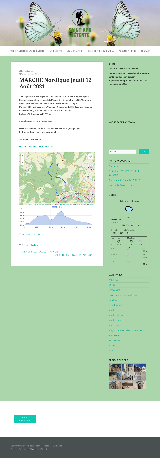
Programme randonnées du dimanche (125, 330)
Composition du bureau (101, 51)
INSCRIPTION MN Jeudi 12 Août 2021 (37, 147)
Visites (112, 345)
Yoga (111, 350)
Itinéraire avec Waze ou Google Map (35, 121)
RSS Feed (42, 449)
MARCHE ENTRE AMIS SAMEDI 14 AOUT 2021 (73, 255)
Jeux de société (116, 305)
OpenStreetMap (42, 204)
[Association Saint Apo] (80, 23)
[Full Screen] (22, 163)
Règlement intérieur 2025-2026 (124, 180)
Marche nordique (37, 245)
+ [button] (22, 155)
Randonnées (114, 340)
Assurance (114, 166)
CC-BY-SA (79, 204)
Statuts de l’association (120, 185)
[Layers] (90, 156)
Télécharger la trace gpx (30, 234)
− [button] (22, 159)
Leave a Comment (28, 71)
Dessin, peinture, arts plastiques (123, 295)
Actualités (113, 280)
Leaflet (31, 204)
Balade (112, 285)
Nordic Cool (114, 325)
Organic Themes (30, 449)
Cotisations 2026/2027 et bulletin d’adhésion (126, 173)
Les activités (74, 51)
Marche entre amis (117, 315)
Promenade (114, 335)
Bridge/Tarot (114, 290)
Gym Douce (114, 300)
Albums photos (127, 51)
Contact (146, 51)
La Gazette (56, 51)
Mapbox (91, 204)
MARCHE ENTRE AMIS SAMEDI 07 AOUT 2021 (40, 252)
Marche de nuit (115, 310)
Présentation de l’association (26, 51)
